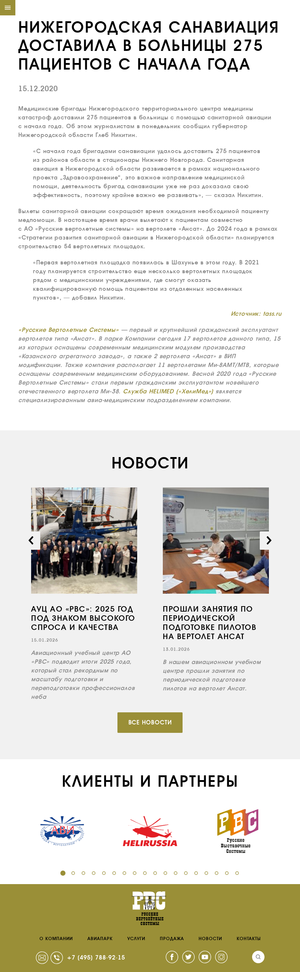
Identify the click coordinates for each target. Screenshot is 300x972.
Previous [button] (31, 540)
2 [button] (73, 873)
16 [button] (216, 873)
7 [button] (124, 873)
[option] (84, 594)
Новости (210, 938)
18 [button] (237, 873)
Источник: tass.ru (256, 313)
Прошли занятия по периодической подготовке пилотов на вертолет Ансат (209, 623)
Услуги (136, 938)
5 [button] (104, 873)
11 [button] (165, 873)
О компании (56, 938)
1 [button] (62, 873)
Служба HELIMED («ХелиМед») (168, 391)
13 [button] (186, 873)
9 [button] (145, 873)
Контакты (249, 938)
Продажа (172, 938)
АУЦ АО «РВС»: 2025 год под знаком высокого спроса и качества (83, 618)
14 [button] (196, 873)
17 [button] (227, 873)
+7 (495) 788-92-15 (96, 957)
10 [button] (155, 873)
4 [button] (93, 873)
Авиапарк (100, 938)
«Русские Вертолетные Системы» (68, 329)
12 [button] (175, 873)
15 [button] (206, 873)
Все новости (150, 722)
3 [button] (83, 873)
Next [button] (269, 540)
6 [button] (114, 873)
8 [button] (134, 873)
